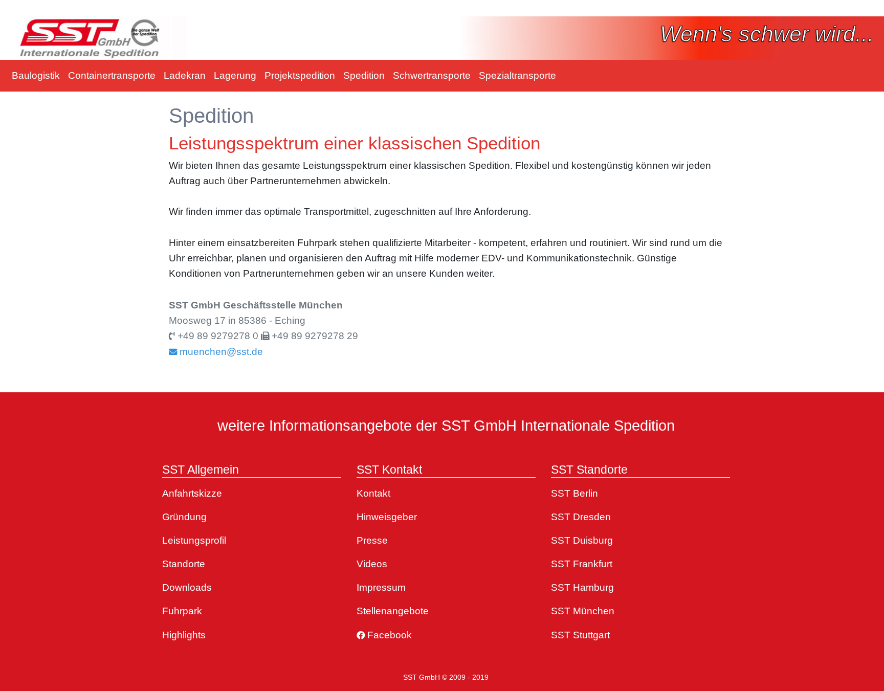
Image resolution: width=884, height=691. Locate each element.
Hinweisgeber (387, 516)
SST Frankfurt (581, 564)
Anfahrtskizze (192, 493)
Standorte (183, 564)
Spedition (364, 75)
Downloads (187, 587)
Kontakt (373, 493)
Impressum (381, 587)
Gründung (184, 516)
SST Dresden (581, 516)
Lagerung (235, 75)
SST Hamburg (582, 587)
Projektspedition (299, 75)
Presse (372, 540)
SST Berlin (574, 493)
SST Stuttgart (580, 635)
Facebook (388, 635)
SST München (582, 611)
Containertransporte (112, 75)
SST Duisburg (582, 540)
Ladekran (185, 75)
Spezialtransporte (517, 75)
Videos (372, 564)
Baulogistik (36, 75)
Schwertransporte (432, 75)
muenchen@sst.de (220, 351)
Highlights (184, 635)
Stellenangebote (393, 611)
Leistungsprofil (194, 540)
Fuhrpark (182, 611)
